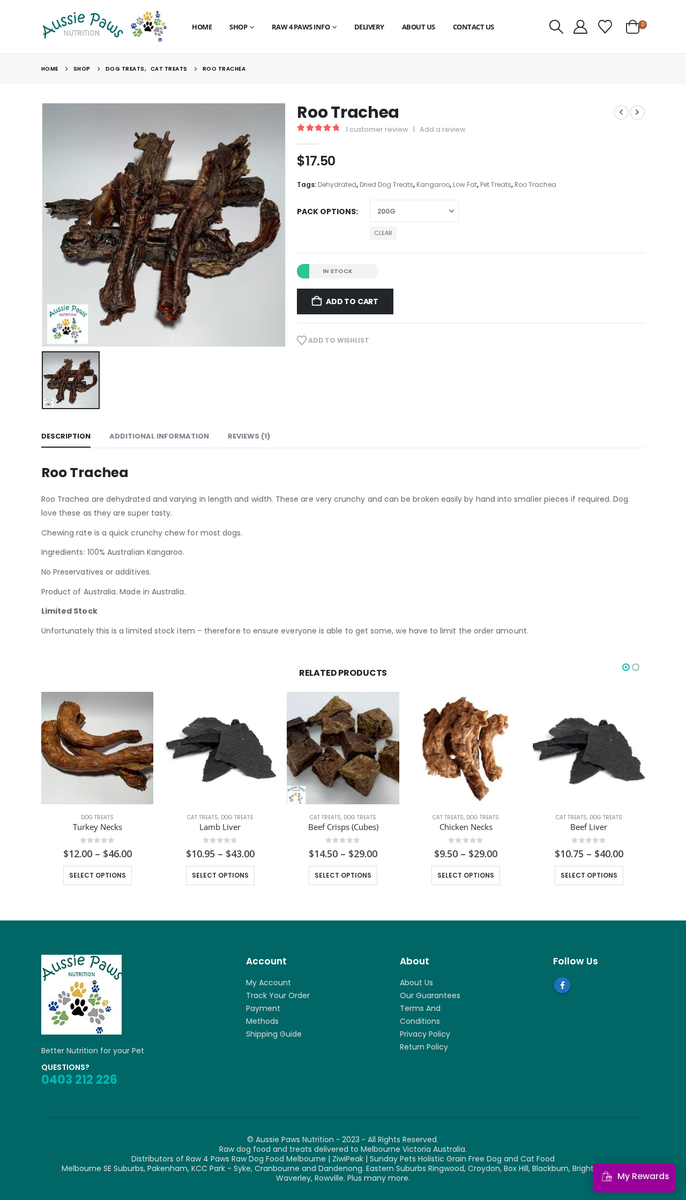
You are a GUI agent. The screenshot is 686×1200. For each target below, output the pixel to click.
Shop (238, 27)
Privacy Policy (425, 1034)
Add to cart (352, 301)
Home (202, 27)
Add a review (443, 129)
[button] (556, 27)
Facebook (562, 985)
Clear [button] (383, 233)
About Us (418, 27)
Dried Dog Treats (386, 184)
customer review (377, 129)
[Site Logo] (104, 26)
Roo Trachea (535, 184)
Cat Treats (202, 817)
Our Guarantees (430, 995)
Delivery (369, 27)
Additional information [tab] (159, 436)
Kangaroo (433, 184)
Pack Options (326, 211)
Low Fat (465, 184)
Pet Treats (495, 184)
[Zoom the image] (81, 959)
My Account (268, 982)
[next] (637, 112)
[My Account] (580, 27)
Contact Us (473, 27)
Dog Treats (97, 817)
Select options (97, 875)
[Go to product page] (97, 748)
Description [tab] (66, 436)
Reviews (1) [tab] (249, 436)
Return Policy (424, 1046)
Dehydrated (337, 184)
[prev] (621, 112)
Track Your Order (278, 995)
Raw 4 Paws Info (301, 27)
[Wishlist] (604, 27)
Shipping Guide (274, 1034)
